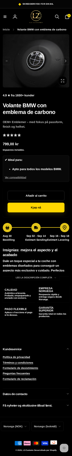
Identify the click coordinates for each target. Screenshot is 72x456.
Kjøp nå (36, 207)
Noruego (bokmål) (45, 426)
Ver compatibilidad (15, 177)
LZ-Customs (28, 450)
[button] (5, 17)
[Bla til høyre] (65, 61)
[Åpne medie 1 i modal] (36, 60)
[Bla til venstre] (7, 61)
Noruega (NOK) (13, 426)
